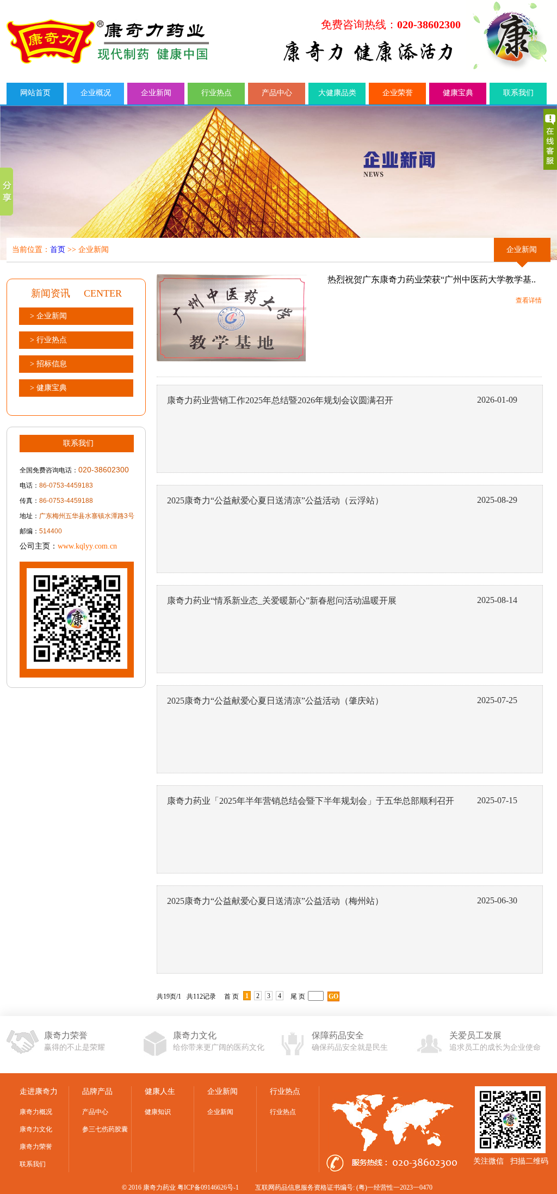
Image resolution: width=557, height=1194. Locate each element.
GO (333, 996)
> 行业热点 (48, 340)
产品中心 (277, 93)
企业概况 (96, 93)
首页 (57, 249)
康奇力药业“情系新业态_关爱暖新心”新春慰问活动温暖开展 (282, 600)
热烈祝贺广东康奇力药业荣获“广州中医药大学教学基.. (431, 279)
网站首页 (35, 93)
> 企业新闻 (48, 316)
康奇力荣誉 (36, 1146)
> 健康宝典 (48, 388)
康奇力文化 (36, 1129)
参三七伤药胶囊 (105, 1129)
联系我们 (518, 93)
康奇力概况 (36, 1112)
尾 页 (297, 996)
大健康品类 (337, 93)
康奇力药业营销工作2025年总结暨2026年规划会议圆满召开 (280, 400)
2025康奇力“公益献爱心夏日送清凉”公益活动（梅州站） (275, 901)
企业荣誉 (397, 93)
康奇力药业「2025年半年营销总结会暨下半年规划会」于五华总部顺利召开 (310, 800)
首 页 (231, 996)
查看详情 (529, 300)
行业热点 (216, 93)
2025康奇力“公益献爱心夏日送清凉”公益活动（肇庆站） (275, 700)
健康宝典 (458, 93)
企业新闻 (156, 93)
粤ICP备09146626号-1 (208, 1187)
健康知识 (158, 1112)
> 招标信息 (48, 364)
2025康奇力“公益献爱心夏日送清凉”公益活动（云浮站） (275, 500)
